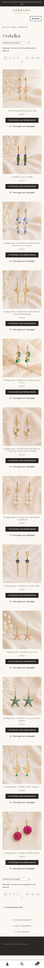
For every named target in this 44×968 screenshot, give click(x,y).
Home (7, 27)
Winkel (14, 27)
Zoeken (22, 964)
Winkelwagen (34, 962)
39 (33, 58)
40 (38, 58)
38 (27, 58)
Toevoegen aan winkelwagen (22, 120)
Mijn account (7, 964)
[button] (22, 126)
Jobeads (22, 10)
